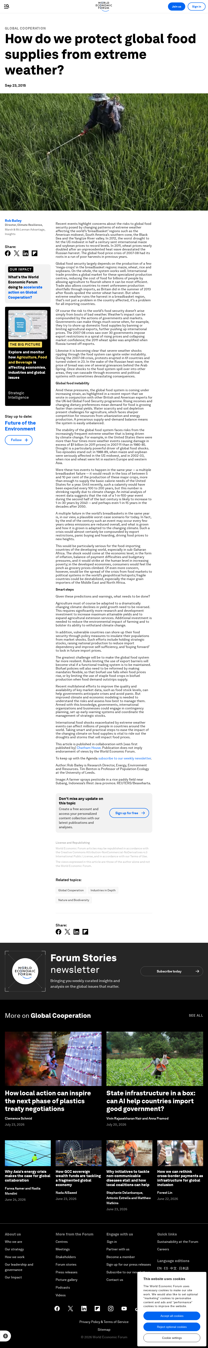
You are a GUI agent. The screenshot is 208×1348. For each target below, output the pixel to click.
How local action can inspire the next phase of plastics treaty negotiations (48, 1101)
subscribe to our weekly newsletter (124, 758)
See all (196, 1015)
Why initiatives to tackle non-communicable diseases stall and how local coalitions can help (128, 1178)
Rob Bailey (13, 221)
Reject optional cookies (172, 1326)
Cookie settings (172, 1337)
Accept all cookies (171, 1315)
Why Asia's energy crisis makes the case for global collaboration (27, 1175)
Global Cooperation (25, 28)
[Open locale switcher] (5, 1336)
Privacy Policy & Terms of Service (104, 1322)
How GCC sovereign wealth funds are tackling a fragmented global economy (78, 1178)
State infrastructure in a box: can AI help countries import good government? (150, 1101)
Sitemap (104, 1330)
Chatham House (89, 748)
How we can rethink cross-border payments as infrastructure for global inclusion (180, 1178)
